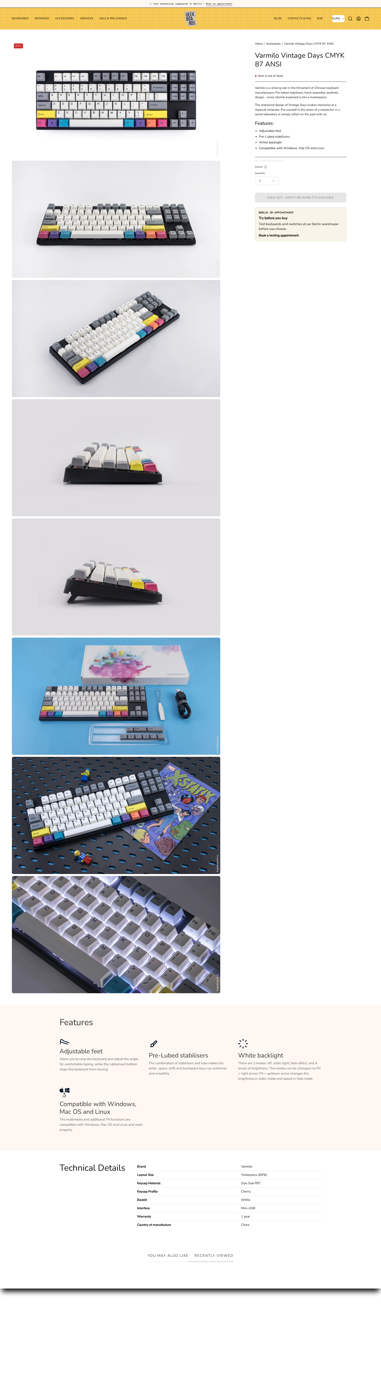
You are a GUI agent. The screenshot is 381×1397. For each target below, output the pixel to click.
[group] (190, 4)
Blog (117, 1312)
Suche (172, 1312)
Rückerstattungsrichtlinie (186, 1345)
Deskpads (67, 1319)
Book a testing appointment (279, 235)
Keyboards (274, 44)
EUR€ (336, 18)
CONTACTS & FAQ (127, 1319)
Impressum (175, 1319)
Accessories (68, 1326)
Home (259, 44)
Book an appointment (219, 3)
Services (66, 1333)
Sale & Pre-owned (73, 1340)
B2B (117, 1326)
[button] (64, 19)
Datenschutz (176, 1326)
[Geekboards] (190, 19)
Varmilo (246, 1166)
